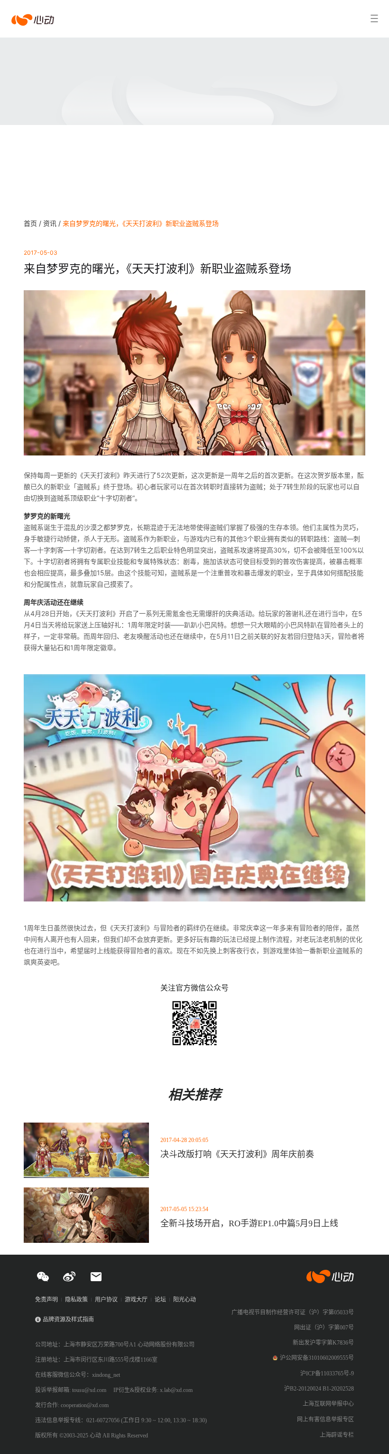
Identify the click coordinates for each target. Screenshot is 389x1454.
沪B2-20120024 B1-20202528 (319, 1388)
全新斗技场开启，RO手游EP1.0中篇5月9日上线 (249, 1223)
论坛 (160, 1299)
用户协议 (106, 1299)
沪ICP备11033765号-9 (327, 1373)
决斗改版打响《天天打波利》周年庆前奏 (237, 1154)
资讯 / (53, 223)
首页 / (33, 223)
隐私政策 (76, 1299)
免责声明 (46, 1299)
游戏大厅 (136, 1299)
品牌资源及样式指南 (68, 1319)
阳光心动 (184, 1299)
